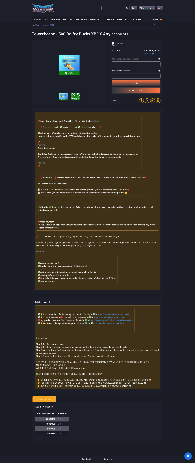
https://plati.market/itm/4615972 (113, 314)
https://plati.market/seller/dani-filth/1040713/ (111, 320)
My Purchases (148, 8)
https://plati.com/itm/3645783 (109, 323)
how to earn (147, 54)
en (160, 8)
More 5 (155, 19)
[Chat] (188, 456)
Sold (114, 50)
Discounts (44, 399)
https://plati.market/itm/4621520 (109, 317)
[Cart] (133, 8)
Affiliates (147, 50)
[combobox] (113, 8)
